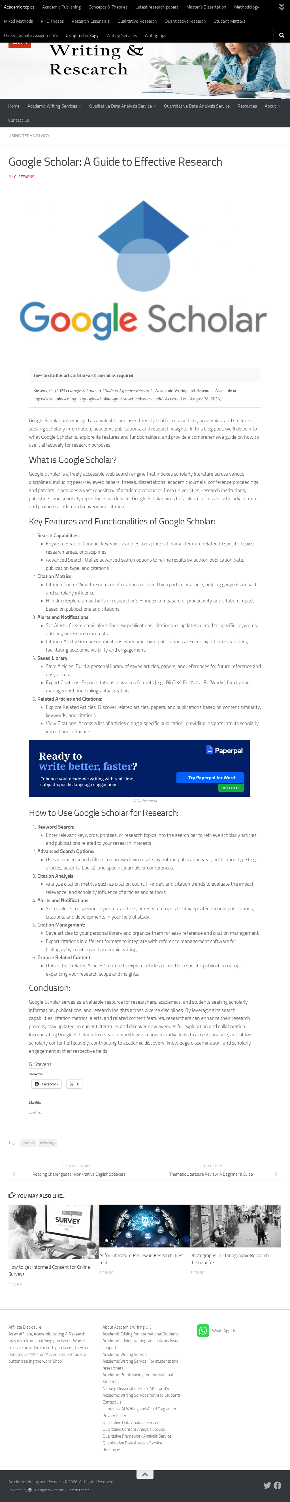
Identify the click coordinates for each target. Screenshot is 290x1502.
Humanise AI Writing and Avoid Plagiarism (139, 1408)
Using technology (82, 35)
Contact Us (18, 120)
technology (47, 1143)
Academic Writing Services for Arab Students (142, 1395)
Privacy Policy (114, 1415)
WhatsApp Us (224, 1330)
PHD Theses (52, 21)
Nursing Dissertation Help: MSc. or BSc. (137, 1388)
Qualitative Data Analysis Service (120, 106)
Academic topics (19, 7)
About (270, 106)
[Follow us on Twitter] (267, 1486)
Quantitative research (185, 21)
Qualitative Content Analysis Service (134, 1429)
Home (14, 106)
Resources (247, 106)
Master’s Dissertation (206, 7)
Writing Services (121, 35)
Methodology (246, 7)
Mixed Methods (18, 21)
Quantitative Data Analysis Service (197, 106)
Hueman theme (77, 1490)
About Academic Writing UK (127, 1327)
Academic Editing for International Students (141, 1334)
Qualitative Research (137, 21)
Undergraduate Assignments (31, 35)
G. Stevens (24, 177)
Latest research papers (156, 7)
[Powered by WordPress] (30, 1490)
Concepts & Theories (108, 7)
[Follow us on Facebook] (278, 1486)
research (28, 1143)
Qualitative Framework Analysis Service (137, 1436)
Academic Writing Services (52, 106)
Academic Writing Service (125, 1354)
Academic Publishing (61, 7)
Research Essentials (91, 21)
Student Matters (229, 21)
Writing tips (155, 35)
